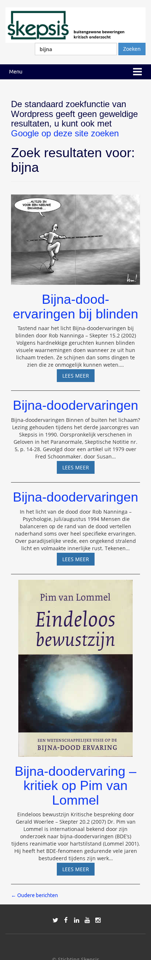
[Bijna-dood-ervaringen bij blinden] (75, 236)
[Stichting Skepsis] (75, 24)
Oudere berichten (34, 895)
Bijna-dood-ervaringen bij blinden (75, 306)
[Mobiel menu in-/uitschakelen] (137, 71)
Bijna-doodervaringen (75, 405)
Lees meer (78, 377)
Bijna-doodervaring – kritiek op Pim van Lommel (75, 786)
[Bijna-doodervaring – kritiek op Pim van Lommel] (75, 664)
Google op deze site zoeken (65, 133)
